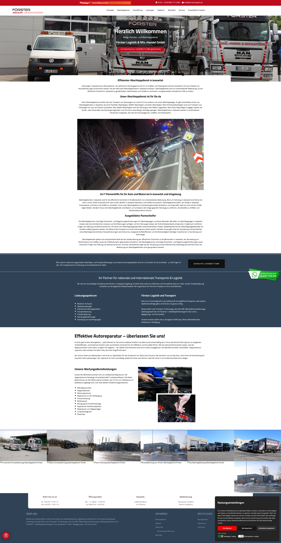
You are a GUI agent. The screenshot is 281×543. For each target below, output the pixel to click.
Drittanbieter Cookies (251, 536)
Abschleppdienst (123, 10)
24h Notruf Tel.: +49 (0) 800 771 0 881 (206, 263)
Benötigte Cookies (230, 536)
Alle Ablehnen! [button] (227, 528)
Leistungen (150, 10)
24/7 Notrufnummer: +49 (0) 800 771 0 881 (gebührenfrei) (140, 49)
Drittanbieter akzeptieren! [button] (266, 528)
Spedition (161, 10)
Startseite (110, 10)
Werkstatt (172, 10)
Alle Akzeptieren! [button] (247, 528)
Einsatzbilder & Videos (196, 10)
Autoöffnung (137, 10)
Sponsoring (159, 527)
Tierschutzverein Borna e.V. (166, 531)
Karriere (182, 10)
